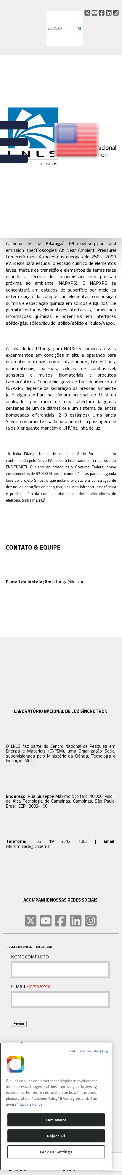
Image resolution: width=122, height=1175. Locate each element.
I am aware (56, 1120)
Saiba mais (31, 500)
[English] (76, 157)
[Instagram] (116, 13)
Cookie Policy (31, 1104)
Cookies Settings (56, 1152)
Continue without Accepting (88, 1051)
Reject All (56, 1136)
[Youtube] (94, 13)
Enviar (18, 1024)
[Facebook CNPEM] (101, 13)
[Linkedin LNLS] (76, 920)
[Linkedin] (108, 13)
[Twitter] (87, 13)
